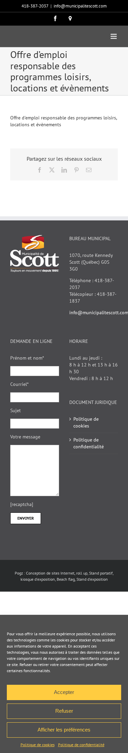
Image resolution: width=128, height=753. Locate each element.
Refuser (64, 711)
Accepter (64, 692)
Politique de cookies (37, 744)
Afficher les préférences (64, 730)
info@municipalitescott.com (80, 6)
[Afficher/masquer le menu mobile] (114, 36)
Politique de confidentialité (81, 744)
